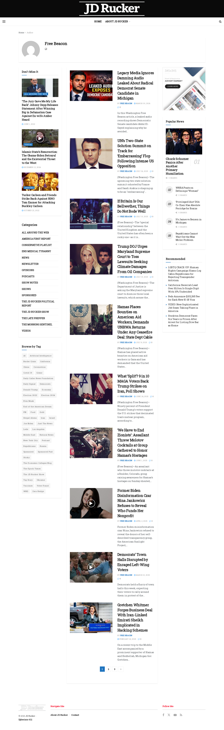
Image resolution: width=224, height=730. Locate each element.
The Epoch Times (32, 468)
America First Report (36, 238)
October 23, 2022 (31, 210)
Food (33, 412)
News (25, 257)
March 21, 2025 (142, 575)
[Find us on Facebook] (163, 715)
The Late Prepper (33, 318)
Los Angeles (38, 429)
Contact (75, 714)
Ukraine (41, 480)
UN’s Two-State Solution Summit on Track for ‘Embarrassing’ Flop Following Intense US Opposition (135, 153)
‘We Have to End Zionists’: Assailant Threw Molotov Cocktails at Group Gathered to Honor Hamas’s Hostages (133, 443)
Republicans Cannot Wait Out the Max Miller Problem (187, 236)
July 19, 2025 (141, 216)
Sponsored (29, 295)
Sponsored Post (45, 451)
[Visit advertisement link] (184, 88)
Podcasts (28, 276)
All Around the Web (35, 94)
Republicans (29, 446)
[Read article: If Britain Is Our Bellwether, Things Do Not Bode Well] (91, 214)
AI (24, 355)
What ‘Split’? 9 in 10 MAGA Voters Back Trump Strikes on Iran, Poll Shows (133, 383)
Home (98, 21)
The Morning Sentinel (37, 324)
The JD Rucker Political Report (38, 303)
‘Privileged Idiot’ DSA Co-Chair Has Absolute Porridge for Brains (188, 205)
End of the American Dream (37, 406)
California (45, 361)
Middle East (29, 435)
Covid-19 (27, 372)
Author (30, 32)
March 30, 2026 (142, 103)
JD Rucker (30, 716)
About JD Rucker (116, 21)
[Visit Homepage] (112, 8)
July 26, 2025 (141, 171)
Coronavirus (40, 367)
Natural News (46, 435)
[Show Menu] (3, 21)
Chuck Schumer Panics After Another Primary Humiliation (177, 166)
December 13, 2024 (32, 167)
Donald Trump (30, 389)
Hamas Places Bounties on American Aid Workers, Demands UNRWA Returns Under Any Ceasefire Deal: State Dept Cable (135, 321)
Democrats (45, 384)
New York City (30, 440)
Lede (25, 429)
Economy (46, 389)
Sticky (26, 457)
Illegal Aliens (30, 418)
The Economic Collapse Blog (37, 463)
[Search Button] (220, 21)
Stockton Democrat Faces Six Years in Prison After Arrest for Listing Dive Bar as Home (183, 320)
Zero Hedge (38, 491)
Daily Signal (29, 384)
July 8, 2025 (141, 342)
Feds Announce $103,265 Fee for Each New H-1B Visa (184, 298)
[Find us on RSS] (181, 715)
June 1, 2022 (29, 124)
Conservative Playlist (37, 245)
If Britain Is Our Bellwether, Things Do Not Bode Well (133, 206)
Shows (26, 289)
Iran (43, 418)
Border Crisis (29, 361)
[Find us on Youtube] (175, 715)
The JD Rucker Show (35, 311)
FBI (24, 412)
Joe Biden (28, 423)
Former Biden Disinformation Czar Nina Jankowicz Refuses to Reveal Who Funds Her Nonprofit (134, 503)
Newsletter (30, 263)
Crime (39, 372)
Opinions (29, 187)
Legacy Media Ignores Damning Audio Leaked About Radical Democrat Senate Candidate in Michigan (135, 85)
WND (25, 491)
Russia (43, 446)
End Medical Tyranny (36, 251)
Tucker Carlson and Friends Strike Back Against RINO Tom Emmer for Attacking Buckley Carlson (39, 200)
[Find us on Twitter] (168, 715)
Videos (28, 144)
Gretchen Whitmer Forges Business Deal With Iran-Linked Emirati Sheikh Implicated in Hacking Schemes (135, 617)
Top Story (28, 480)
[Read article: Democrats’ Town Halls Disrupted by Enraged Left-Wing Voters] (91, 567)
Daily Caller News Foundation (38, 378)
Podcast (46, 440)
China (26, 367)
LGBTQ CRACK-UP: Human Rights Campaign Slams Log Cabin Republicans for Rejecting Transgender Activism (184, 274)
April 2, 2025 (141, 521)
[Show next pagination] (121, 669)
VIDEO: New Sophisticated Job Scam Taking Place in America (183, 307)
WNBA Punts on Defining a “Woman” (187, 189)
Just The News (45, 423)
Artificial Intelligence (40, 355)
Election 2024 (48, 395)
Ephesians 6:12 (25, 719)
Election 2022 (30, 395)
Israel (52, 418)
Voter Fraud (43, 485)
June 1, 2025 (141, 460)
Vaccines (28, 485)
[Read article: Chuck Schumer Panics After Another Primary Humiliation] (184, 141)
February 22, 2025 (127, 639)
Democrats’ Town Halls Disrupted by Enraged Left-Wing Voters (133, 562)
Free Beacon (126, 103)
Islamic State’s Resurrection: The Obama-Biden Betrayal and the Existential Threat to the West (39, 157)
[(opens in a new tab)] (91, 85)
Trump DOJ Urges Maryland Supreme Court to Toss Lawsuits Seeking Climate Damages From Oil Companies (134, 259)
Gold (42, 412)
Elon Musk (28, 401)
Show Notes (30, 282)
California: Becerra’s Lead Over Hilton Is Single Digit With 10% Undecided (183, 288)
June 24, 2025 (141, 396)
